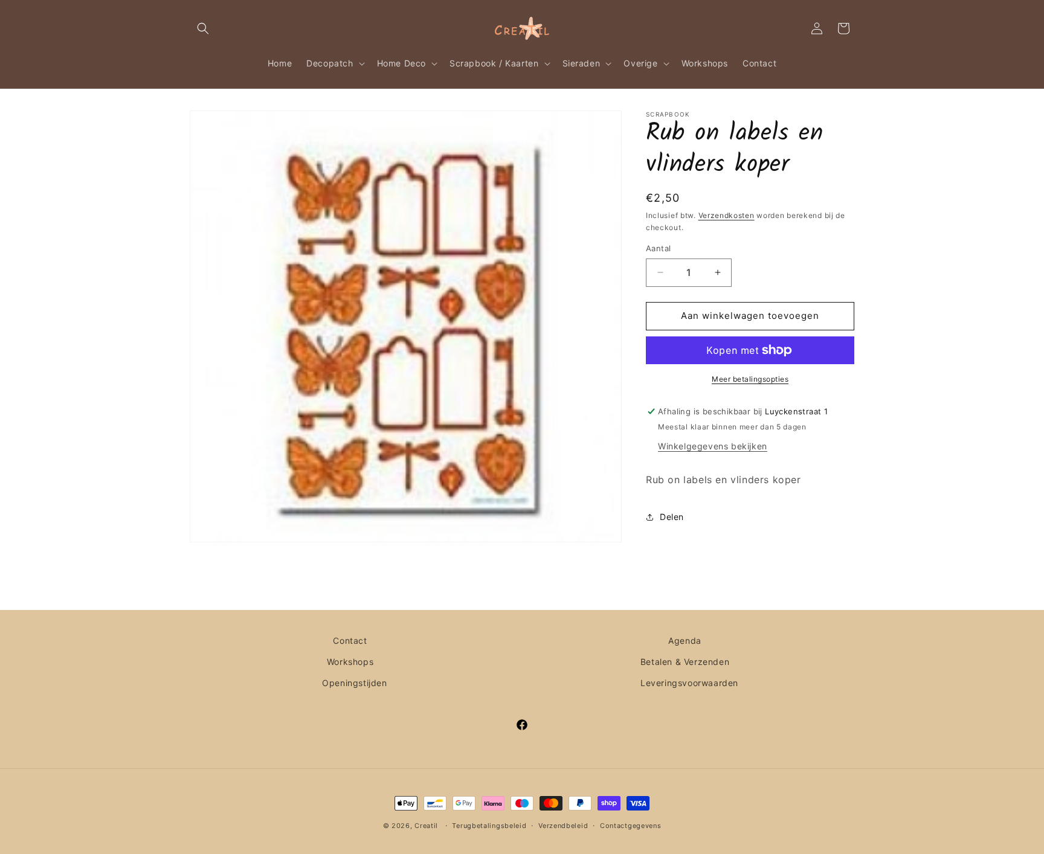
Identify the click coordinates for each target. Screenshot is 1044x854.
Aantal (658, 248)
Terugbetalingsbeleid (489, 825)
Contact (350, 640)
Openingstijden (354, 683)
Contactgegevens (631, 825)
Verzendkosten (726, 215)
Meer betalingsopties (750, 379)
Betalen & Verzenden (684, 662)
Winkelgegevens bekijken (712, 446)
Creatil (426, 825)
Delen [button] (672, 517)
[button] (203, 28)
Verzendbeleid (563, 825)
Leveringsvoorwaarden (689, 683)
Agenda (684, 640)
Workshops (350, 662)
